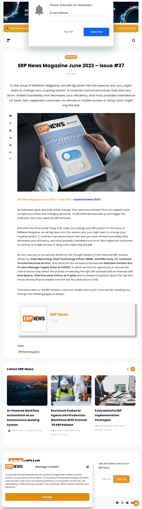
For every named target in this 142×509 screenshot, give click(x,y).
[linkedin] (10, 145)
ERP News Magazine (29, 352)
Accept (47, 497)
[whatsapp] (10, 152)
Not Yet (68, 31)
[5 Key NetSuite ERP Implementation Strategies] (115, 390)
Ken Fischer (17, 430)
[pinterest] (10, 130)
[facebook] (10, 116)
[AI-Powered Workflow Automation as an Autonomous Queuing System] (27, 390)
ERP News (59, 314)
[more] (10, 158)
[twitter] (10, 123)
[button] (87, 467)
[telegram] (10, 138)
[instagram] (127, 503)
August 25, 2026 (127, 28)
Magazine (71, 56)
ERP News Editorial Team (67, 430)
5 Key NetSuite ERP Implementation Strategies (108, 415)
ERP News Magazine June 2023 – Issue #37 (44, 199)
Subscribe (96, 31)
